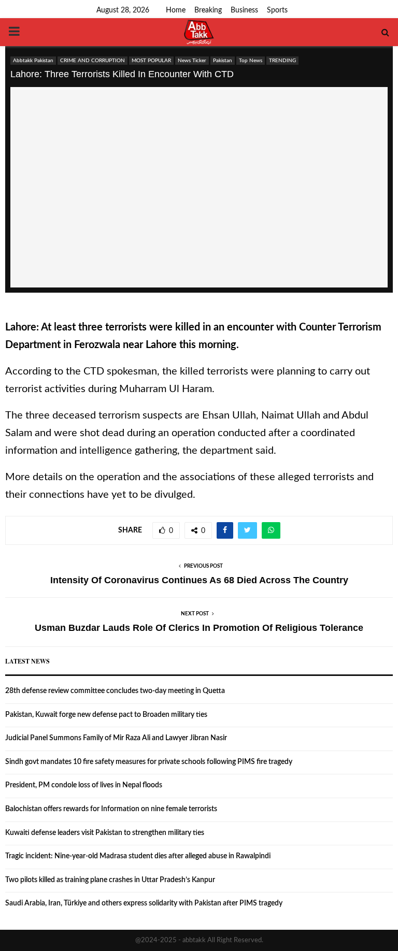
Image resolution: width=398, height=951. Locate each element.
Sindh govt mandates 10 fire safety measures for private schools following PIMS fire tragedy (148, 762)
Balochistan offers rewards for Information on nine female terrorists (111, 809)
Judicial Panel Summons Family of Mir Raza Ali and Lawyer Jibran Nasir (116, 738)
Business (244, 10)
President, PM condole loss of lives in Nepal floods (83, 785)
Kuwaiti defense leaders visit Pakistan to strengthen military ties (104, 833)
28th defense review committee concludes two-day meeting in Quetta (115, 691)
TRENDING (282, 60)
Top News (250, 60)
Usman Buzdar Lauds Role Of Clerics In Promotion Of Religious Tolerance (199, 628)
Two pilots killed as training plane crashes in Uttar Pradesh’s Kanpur (110, 880)
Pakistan (222, 60)
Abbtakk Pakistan (33, 60)
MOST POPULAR (151, 60)
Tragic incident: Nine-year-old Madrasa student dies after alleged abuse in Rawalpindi (138, 856)
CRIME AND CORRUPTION (92, 60)
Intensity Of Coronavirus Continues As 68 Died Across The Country (199, 580)
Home (176, 10)
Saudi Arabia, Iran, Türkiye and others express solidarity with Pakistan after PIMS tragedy (143, 903)
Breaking (208, 10)
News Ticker (192, 60)
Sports (277, 10)
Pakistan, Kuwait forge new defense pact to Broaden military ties (106, 714)
